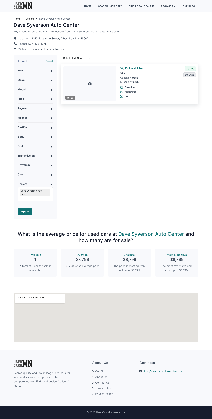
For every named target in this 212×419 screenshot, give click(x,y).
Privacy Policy (104, 393)
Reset (49, 61)
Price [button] (21, 98)
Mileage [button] (22, 117)
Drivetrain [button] (24, 165)
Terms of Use (103, 388)
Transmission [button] (26, 155)
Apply (25, 211)
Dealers (30, 19)
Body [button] (21, 136)
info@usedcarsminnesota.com (163, 371)
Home (88, 6)
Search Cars (110, 6)
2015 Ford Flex (132, 68)
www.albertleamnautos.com (47, 49)
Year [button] (20, 70)
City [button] (20, 174)
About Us (101, 377)
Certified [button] (23, 127)
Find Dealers (142, 6)
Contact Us (102, 382)
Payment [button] (23, 108)
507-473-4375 (37, 43)
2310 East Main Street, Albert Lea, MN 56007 (59, 38)
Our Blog (189, 6)
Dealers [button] (22, 184)
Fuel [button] (20, 146)
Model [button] (22, 89)
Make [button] (21, 80)
